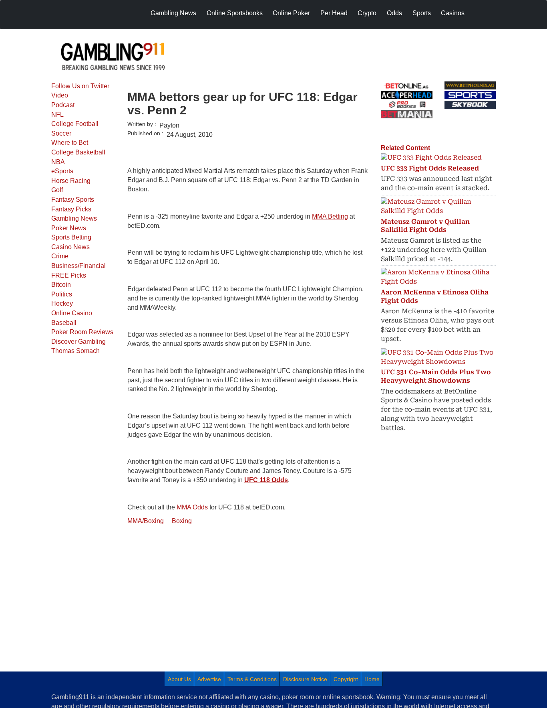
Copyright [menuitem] (346, 679)
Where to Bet (69, 142)
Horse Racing (70, 180)
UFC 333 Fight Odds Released (430, 168)
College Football (75, 123)
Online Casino (71, 313)
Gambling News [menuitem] (173, 13)
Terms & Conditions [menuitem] (252, 679)
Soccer (61, 133)
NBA (58, 161)
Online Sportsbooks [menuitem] (235, 13)
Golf (57, 190)
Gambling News (74, 218)
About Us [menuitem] (179, 679)
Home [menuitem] (372, 679)
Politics (61, 294)
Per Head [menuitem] (334, 13)
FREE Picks (68, 275)
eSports (62, 171)
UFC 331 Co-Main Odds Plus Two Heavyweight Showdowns (436, 376)
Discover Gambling (78, 341)
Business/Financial (78, 265)
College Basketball (78, 152)
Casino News (70, 246)
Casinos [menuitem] (453, 13)
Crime (59, 256)
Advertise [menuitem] (209, 679)
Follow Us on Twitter (80, 86)
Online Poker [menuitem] (291, 13)
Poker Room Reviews (82, 332)
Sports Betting (71, 237)
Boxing (182, 520)
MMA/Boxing (145, 520)
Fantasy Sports (72, 199)
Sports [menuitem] (421, 13)
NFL (57, 114)
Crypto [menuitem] (367, 13)
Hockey (62, 303)
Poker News (68, 228)
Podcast (62, 104)
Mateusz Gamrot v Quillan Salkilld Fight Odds (425, 226)
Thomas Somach (75, 350)
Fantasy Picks (71, 209)
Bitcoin (61, 284)
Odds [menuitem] (394, 13)
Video (59, 95)
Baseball (63, 322)
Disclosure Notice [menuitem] (305, 679)
